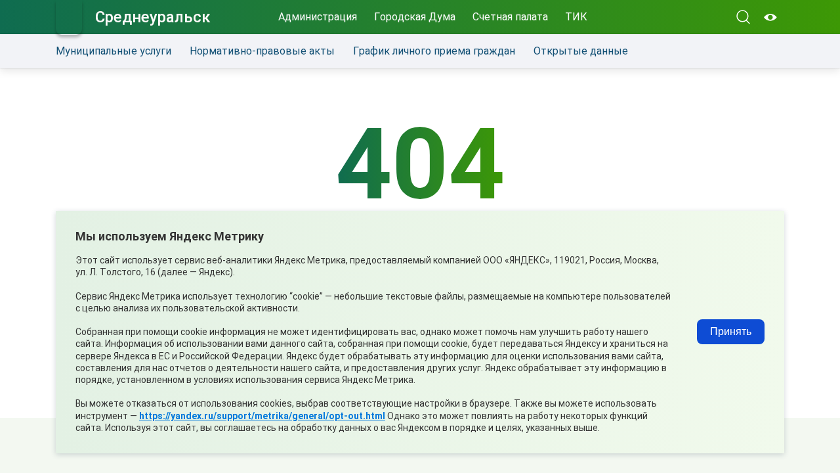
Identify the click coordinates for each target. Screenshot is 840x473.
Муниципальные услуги (113, 51)
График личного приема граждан (434, 51)
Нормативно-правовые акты (262, 51)
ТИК (576, 17)
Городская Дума (414, 17)
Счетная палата (510, 17)
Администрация (317, 17)
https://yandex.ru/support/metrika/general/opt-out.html (262, 416)
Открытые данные (581, 51)
